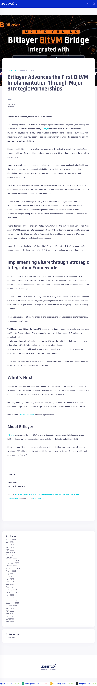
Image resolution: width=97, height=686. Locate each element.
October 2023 (11, 605)
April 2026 (10, 550)
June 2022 (10, 619)
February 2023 (12, 616)
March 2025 (10, 584)
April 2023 (10, 611)
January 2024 (11, 600)
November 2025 (12, 563)
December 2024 (12, 592)
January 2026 (11, 558)
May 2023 (10, 608)
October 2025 (11, 566)
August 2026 (11, 539)
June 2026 (10, 544)
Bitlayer (45, 129)
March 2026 (10, 552)
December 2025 (12, 560)
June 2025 (10, 576)
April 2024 (10, 597)
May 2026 (10, 547)
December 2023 (12, 603)
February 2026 (12, 555)
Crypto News (13, 70)
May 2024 (10, 595)
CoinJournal (38, 498)
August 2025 (11, 571)
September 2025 (13, 568)
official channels (27, 414)
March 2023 (10, 613)
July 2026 (10, 542)
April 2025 (10, 581)
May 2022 (10, 621)
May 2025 (10, 579)
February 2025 (12, 587)
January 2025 (11, 589)
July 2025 (10, 573)
